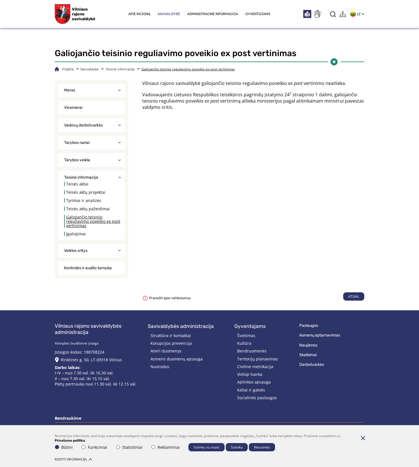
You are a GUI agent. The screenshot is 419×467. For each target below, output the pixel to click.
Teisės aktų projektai (85, 192)
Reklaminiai (169, 447)
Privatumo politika (70, 440)
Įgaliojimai (76, 234)
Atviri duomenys (166, 351)
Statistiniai (132, 447)
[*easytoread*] (307, 14)
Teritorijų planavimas (257, 359)
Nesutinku (262, 447)
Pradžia (68, 69)
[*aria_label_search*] (333, 14)
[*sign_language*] (318, 14)
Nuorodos (159, 366)
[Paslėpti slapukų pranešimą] (363, 438)
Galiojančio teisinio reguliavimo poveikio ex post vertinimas (93, 221)
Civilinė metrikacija (255, 366)
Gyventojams (257, 14)
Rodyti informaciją (71, 459)
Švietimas (246, 335)
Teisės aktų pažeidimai (88, 209)
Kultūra (244, 343)
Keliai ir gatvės (251, 390)
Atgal (353, 296)
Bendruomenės (252, 351)
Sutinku (237, 447)
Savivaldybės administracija (181, 326)
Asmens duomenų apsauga (176, 359)
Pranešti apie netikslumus (170, 298)
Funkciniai (97, 447)
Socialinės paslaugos (257, 397)
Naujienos (308, 345)
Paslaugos (308, 325)
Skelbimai (308, 354)
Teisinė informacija (120, 69)
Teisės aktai (77, 184)
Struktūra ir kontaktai (170, 335)
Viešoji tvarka (249, 374)
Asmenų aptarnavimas (319, 335)
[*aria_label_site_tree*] (342, 14)
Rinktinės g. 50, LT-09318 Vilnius (91, 359)
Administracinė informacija (212, 14)
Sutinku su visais (206, 447)
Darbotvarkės (311, 364)
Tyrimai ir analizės (83, 200)
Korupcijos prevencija (171, 343)
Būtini (67, 447)
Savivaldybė (169, 14)
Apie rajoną (139, 14)
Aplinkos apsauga (254, 382)
